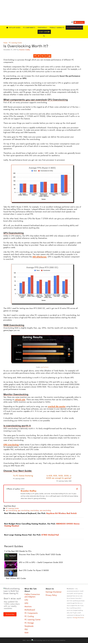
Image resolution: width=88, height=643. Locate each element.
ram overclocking (45, 510)
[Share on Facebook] (38, 56)
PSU (26, 629)
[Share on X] (42, 56)
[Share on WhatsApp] (46, 56)
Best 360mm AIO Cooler (16, 578)
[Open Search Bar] (44, 36)
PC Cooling (29, 616)
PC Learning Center (74, 27)
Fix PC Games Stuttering (23, 475)
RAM (70, 481)
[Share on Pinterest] (35, 56)
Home (5, 43)
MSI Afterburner (40, 257)
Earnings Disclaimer (54, 592)
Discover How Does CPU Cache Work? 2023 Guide (40, 554)
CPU (26, 600)
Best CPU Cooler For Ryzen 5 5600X (34, 570)
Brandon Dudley (28, 490)
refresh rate (20, 399)
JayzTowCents (44, 367)
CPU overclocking (11, 444)
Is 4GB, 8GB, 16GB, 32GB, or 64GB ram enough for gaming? (58, 476)
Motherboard (30, 610)
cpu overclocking (11, 510)
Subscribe (10, 614)
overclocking (34, 510)
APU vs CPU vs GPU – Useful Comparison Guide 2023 (41, 562)
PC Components (29, 27)
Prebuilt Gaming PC (57, 27)
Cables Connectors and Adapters (32, 595)
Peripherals (42, 27)
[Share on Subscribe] (49, 56)
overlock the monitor (57, 406)
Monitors (28, 606)
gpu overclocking (23, 510)
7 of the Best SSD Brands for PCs (17, 551)
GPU (26, 603)
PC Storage (29, 623)
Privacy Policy (51, 595)
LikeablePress (62, 640)
